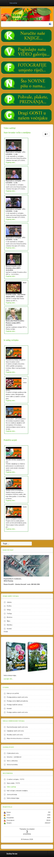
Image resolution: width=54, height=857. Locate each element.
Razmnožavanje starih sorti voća (17, 727)
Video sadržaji (11, 787)
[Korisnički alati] (46, 134)
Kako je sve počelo (13, 693)
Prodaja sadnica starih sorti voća (17, 712)
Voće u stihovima (12, 761)
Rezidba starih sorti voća (15, 734)
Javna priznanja (12, 794)
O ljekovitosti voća (12, 753)
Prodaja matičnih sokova (14, 704)
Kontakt (9, 708)
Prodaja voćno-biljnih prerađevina (17, 701)
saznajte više (8, 679)
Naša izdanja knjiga (13, 798)
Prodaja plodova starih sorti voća (17, 697)
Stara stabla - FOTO (13, 783)
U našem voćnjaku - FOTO (15, 779)
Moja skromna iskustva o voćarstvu (18, 738)
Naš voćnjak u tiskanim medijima (17, 790)
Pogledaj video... (11, 162)
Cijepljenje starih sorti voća (15, 731)
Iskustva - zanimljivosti (14, 757)
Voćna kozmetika (12, 764)
